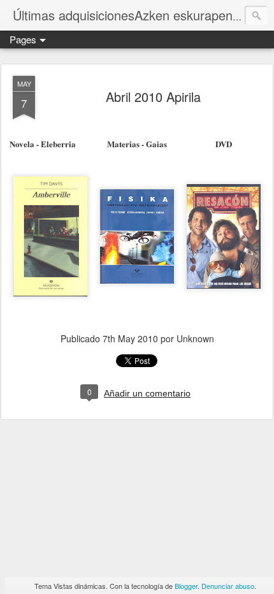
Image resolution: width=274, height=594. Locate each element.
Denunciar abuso (227, 586)
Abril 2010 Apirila (153, 96)
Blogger (186, 586)
